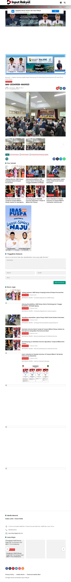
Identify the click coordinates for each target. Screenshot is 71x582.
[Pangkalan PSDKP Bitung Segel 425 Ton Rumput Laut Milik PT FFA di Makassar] (15, 546)
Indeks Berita (20, 574)
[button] (65, 3)
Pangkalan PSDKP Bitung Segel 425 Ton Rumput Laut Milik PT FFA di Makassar (15, 555)
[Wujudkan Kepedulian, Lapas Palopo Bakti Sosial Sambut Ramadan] (56, 172)
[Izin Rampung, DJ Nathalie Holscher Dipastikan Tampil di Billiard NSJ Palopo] (35, 191)
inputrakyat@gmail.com (15, 533)
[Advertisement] (35, 39)
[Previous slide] (7, 144)
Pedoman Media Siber (34, 574)
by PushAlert (60, 14)
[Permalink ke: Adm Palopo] (7, 88)
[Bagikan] (64, 88)
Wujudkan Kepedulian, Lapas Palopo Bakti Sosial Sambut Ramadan (55, 180)
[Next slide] (63, 144)
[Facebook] (54, 158)
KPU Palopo (25, 154)
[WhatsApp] (64, 158)
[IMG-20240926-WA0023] (15, 144)
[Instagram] (19, 568)
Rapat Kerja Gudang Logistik (40, 154)
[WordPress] (16, 568)
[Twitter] (57, 158)
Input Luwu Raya (11, 549)
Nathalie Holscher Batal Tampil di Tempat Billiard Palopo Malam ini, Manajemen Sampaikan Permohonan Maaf (14, 200)
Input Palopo (9, 81)
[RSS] (22, 568)
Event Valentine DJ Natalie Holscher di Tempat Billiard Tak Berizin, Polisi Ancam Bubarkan (55, 200)
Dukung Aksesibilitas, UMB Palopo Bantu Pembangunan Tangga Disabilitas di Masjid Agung (35, 180)
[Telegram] (60, 158)
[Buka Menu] (61, 3)
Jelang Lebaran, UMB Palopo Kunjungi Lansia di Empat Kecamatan (14, 180)
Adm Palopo (12, 87)
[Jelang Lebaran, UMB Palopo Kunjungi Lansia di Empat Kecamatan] (15, 172)
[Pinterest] (13, 568)
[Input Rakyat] (21, 2)
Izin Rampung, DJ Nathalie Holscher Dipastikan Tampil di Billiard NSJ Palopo (35, 200)
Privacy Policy (9, 574)
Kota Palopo (15, 154)
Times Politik (18, 519)
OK (55, 11)
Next (47, 11)
